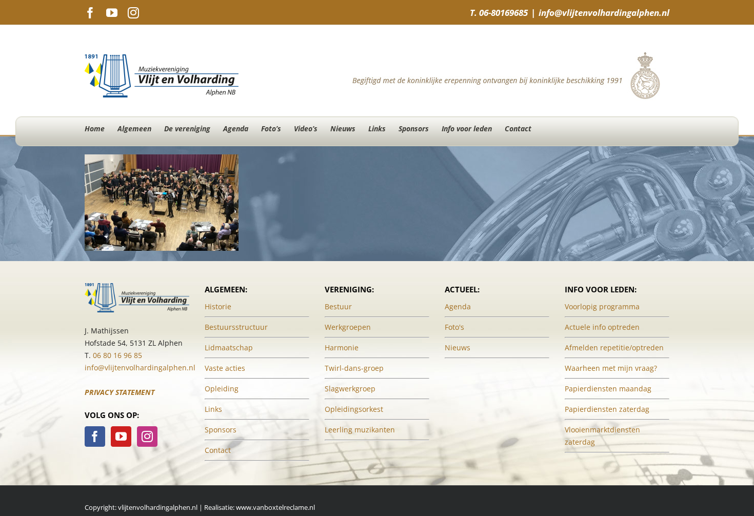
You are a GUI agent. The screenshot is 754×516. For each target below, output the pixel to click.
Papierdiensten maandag (608, 388)
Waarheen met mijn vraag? (611, 368)
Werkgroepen (348, 327)
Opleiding (222, 388)
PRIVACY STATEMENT (119, 392)
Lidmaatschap (229, 347)
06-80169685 (503, 12)
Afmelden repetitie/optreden (614, 347)
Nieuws (457, 347)
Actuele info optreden (602, 327)
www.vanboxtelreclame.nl (275, 507)
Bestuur (338, 306)
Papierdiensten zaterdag (607, 409)
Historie (218, 306)
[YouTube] (121, 436)
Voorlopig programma (602, 306)
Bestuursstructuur (236, 327)
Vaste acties (225, 368)
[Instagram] (147, 436)
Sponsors (220, 429)
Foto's (454, 327)
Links (213, 409)
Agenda (458, 306)
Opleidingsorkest (354, 409)
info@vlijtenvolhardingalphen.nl (604, 12)
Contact (218, 450)
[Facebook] (95, 436)
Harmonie (342, 347)
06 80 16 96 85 (117, 355)
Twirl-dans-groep (354, 368)
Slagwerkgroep (350, 388)
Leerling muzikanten (360, 429)
